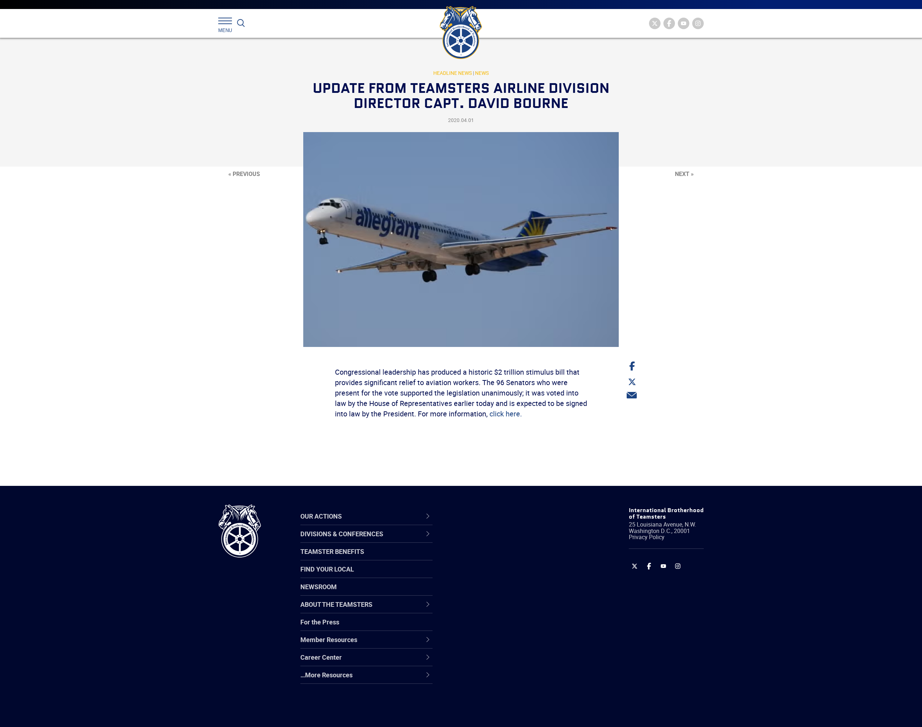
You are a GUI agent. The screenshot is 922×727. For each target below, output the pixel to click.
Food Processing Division (493, 662)
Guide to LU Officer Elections (498, 627)
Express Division (481, 645)
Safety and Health (483, 575)
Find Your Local (327, 569)
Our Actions (478, 516)
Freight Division (480, 679)
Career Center (482, 516)
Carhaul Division (481, 610)
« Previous (244, 174)
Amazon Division (482, 558)
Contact (469, 541)
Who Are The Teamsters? (494, 541)
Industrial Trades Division (493, 714)
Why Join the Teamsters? (494, 541)
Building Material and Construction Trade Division (507, 593)
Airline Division (479, 541)
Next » (684, 174)
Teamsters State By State (495, 541)
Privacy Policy (646, 537)
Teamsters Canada (485, 593)
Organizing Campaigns (490, 541)
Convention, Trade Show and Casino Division (509, 627)
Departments (477, 593)
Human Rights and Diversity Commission (497, 696)
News (482, 72)
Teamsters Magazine (488, 558)
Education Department (490, 558)
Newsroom (318, 586)
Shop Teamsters (481, 575)
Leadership (474, 558)
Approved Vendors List (490, 610)
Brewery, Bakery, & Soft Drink (499, 575)
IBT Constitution (481, 610)
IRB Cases (472, 627)
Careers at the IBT (484, 558)
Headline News (452, 72)
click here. (505, 414)
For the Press (319, 622)
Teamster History (483, 575)
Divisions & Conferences (499, 516)
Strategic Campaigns (488, 558)
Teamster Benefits (332, 551)
